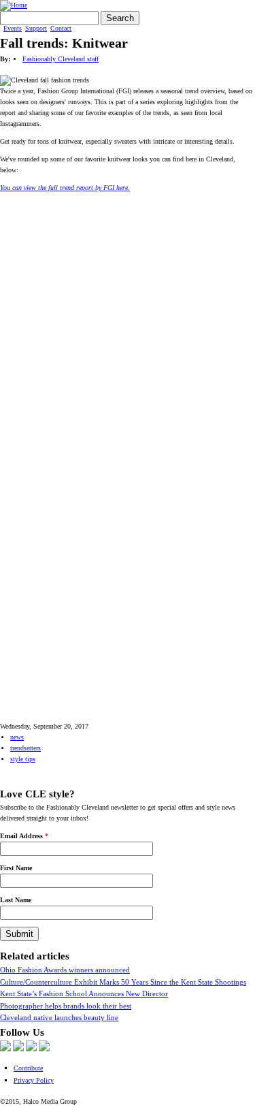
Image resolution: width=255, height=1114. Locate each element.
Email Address (24, 836)
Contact (60, 28)
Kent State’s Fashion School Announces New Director (84, 993)
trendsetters (25, 748)
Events (12, 28)
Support (36, 28)
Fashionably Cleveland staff (60, 59)
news (17, 737)
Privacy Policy (34, 1080)
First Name (16, 868)
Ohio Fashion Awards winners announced (65, 970)
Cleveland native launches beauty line (59, 1017)
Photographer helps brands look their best (65, 1006)
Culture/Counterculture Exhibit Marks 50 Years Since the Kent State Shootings (123, 982)
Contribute (28, 1068)
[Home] (13, 5)
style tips (22, 759)
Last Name (15, 900)
